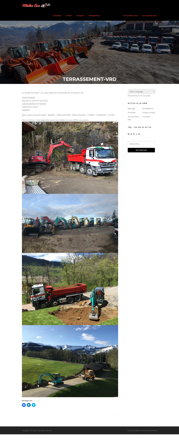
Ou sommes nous (130, 15)
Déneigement (94, 15)
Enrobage (132, 112)
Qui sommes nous (149, 15)
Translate (146, 96)
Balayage (131, 108)
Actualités (57, 15)
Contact (69, 15)
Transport (80, 15)
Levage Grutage (148, 112)
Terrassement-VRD (111, 15)
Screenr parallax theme (135, 430)
